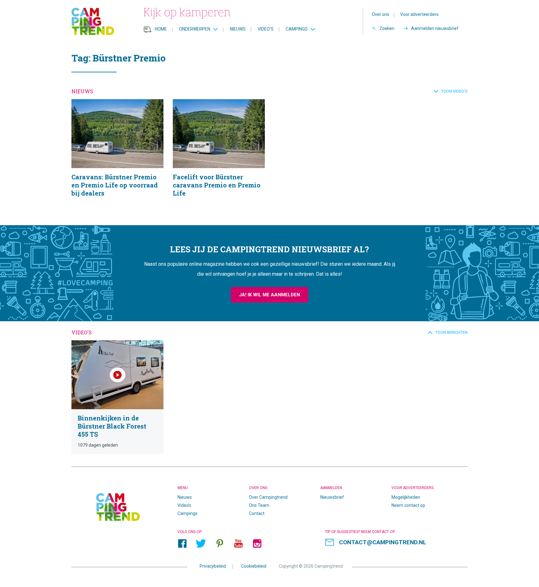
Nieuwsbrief (332, 497)
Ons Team (259, 505)
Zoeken (386, 28)
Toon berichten (451, 332)
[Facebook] (182, 543)
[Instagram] (257, 543)
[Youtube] (238, 543)
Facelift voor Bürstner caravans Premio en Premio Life (219, 156)
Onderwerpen (194, 29)
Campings (297, 29)
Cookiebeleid (253, 565)
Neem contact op (408, 505)
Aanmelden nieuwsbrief (435, 28)
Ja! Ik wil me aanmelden (269, 295)
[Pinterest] (219, 543)
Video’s (266, 29)
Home (161, 29)
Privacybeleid (213, 565)
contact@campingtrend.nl (382, 542)
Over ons (380, 14)
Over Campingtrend (268, 497)
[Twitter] (201, 543)
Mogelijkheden (405, 497)
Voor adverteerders (419, 14)
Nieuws (237, 29)
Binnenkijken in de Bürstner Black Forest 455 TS (117, 397)
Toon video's (454, 91)
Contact (257, 513)
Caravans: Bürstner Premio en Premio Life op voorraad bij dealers (117, 156)
